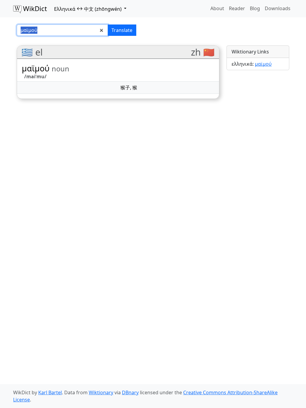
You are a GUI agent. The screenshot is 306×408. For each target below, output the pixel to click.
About (217, 8)
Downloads (277, 8)
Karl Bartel (50, 392)
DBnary (130, 392)
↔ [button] (88, 8)
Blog (255, 8)
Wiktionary (101, 392)
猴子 (125, 87)
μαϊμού (263, 64)
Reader (237, 8)
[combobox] (62, 30)
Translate (121, 30)
